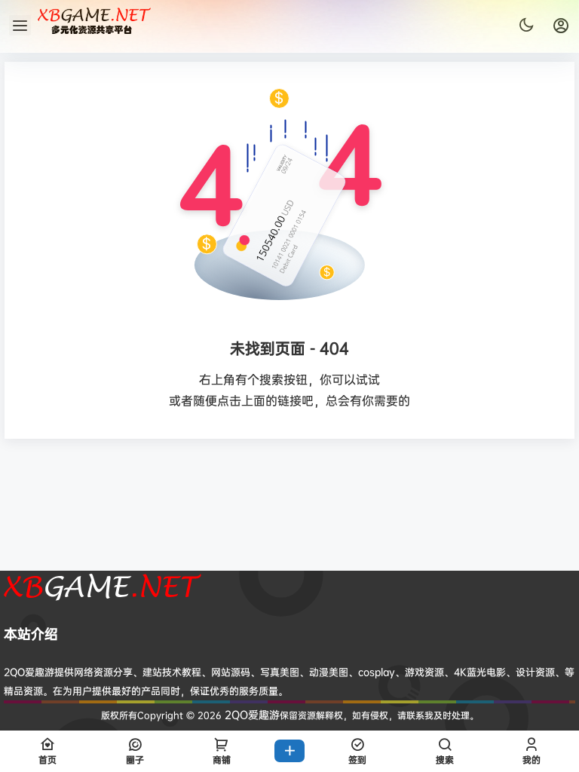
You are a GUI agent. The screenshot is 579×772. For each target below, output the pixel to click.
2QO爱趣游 (251, 714)
